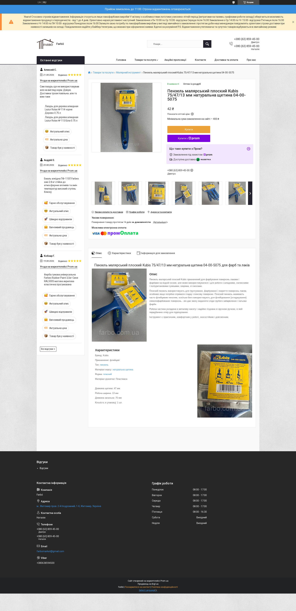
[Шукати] (207, 44)
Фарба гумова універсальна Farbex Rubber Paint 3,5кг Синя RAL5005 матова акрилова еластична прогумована (61, 279)
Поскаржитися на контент (137, 587)
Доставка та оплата (226, 59)
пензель (104, 364)
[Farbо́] (45, 44)
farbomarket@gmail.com (50, 551)
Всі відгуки (47, 349)
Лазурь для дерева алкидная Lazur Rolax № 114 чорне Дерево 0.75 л (61, 109)
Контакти (200, 59)
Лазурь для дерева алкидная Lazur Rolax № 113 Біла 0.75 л (61, 119)
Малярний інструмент (128, 72)
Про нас (251, 59)
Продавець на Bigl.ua (148, 584)
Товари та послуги (145, 59)
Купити (189, 129)
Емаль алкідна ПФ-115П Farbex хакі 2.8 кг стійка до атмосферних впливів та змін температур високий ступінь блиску (61, 185)
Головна (121, 59)
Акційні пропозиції (175, 59)
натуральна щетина (123, 369)
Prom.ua (164, 581)
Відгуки (44, 468)
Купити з (183, 138)
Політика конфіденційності (165, 587)
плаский (107, 374)
